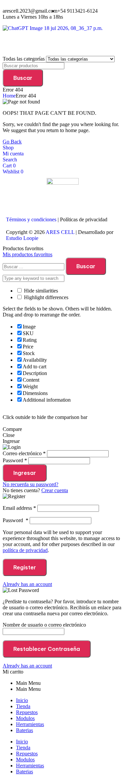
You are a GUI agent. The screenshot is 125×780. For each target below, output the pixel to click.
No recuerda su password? (30, 484)
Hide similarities (40, 290)
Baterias (24, 730)
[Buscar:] (34, 266)
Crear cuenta (54, 490)
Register (24, 567)
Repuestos (27, 712)
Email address (19, 508)
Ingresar (24, 473)
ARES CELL (59, 232)
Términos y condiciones (31, 219)
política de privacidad (25, 550)
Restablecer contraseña (46, 649)
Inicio (22, 700)
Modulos (25, 718)
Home (9, 95)
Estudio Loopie (22, 238)
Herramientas (30, 724)
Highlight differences (45, 297)
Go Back (12, 141)
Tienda (23, 706)
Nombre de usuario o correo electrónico (44, 625)
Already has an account (27, 584)
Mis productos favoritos (27, 254)
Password (15, 520)
